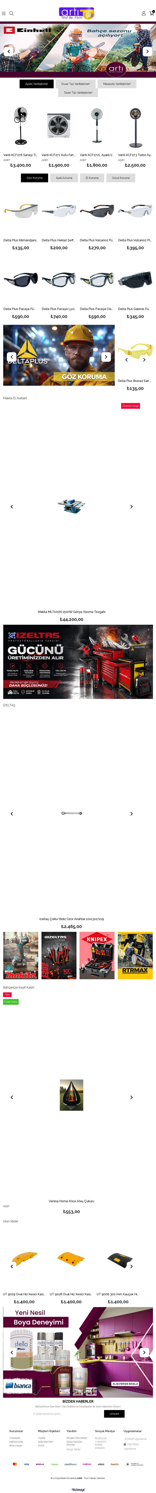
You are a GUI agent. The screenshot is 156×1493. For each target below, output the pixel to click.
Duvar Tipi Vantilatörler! (75, 83)
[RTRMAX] (135, 955)
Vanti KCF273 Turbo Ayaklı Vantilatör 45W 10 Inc (135, 155)
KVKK (41, 1445)
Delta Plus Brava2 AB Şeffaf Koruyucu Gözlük (135, 380)
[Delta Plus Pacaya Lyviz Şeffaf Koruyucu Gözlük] (59, 279)
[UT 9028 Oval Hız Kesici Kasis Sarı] (24, 1258)
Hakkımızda (16, 1441)
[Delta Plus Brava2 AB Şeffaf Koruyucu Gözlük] (135, 351)
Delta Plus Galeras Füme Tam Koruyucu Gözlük (135, 309)
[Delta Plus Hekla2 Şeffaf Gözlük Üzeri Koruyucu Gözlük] (59, 211)
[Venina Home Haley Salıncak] (71, 1095)
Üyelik (41, 1437)
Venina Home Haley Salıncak (71, 1201)
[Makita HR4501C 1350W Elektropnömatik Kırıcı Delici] (73, 505)
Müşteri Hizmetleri (77, 1437)
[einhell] (78, 49)
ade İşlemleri (46, 1441)
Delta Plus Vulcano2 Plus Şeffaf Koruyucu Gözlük (135, 240)
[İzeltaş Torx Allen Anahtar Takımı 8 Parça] (71, 812)
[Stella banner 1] (78, 1352)
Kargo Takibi (73, 1449)
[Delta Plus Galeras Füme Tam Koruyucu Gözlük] (135, 279)
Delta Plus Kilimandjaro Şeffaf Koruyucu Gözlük (20, 240)
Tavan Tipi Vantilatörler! (78, 92)
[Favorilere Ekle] (20, 134)
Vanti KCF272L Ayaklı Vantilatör (97, 155)
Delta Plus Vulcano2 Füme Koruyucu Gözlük (97, 240)
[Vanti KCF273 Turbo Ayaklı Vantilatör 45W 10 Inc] (135, 125)
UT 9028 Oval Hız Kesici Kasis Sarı (24, 1294)
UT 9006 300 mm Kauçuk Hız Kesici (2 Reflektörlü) (71, 1294)
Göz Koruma (34, 177)
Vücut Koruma (121, 177)
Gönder (114, 1413)
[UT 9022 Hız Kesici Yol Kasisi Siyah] (118, 1258)
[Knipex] (97, 955)
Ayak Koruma (64, 177)
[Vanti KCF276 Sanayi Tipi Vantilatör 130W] (20, 125)
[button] (64, 1391)
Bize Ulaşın (16, 1445)
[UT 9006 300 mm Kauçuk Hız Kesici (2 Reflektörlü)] (71, 1258)
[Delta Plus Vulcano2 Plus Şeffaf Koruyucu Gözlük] (135, 211)
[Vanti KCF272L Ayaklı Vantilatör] (97, 125)
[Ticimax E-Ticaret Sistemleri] (78, 1490)
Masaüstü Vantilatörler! (117, 83)
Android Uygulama (135, 1438)
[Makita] (20, 955)
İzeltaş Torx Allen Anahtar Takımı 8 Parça (71, 919)
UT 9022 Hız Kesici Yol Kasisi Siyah (118, 1294)
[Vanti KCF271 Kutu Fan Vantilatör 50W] (59, 125)
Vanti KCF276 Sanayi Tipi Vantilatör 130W (20, 155)
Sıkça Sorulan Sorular (74, 1443)
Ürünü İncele (27, 134)
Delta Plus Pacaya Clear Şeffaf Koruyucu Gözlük (97, 309)
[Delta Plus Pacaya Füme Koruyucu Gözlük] (20, 279)
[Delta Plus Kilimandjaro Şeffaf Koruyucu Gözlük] (20, 211)
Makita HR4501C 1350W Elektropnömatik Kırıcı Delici (73, 611)
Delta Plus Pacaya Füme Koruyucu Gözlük (20, 309)
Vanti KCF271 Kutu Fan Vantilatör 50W (59, 155)
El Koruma (92, 177)
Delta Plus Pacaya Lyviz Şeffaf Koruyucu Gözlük (59, 309)
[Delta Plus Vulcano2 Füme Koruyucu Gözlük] (97, 211)
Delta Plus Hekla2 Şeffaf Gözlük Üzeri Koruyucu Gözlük (59, 240)
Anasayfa (15, 1437)
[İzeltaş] (58, 955)
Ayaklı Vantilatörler (36, 83)
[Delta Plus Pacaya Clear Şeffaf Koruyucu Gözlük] (97, 279)
